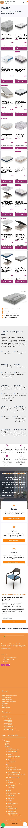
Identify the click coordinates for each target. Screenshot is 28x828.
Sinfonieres (10, 762)
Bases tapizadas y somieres (14, 749)
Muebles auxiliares (9, 766)
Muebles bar (10, 789)
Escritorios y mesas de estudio (14, 769)
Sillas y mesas (8, 792)
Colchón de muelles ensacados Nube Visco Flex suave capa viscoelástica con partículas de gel (20, 103)
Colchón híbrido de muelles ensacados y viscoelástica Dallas (19, 136)
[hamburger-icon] (2, 2)
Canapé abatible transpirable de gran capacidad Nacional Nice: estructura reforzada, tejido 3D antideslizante (7, 103)
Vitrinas (9, 790)
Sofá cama (10, 806)
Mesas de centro (11, 785)
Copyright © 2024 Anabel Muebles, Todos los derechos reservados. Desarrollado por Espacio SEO (14, 820)
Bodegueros (10, 782)
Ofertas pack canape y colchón (12, 777)
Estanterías (10, 771)
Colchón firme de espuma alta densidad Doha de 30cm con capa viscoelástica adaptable (7, 36)
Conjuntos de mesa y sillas (14, 793)
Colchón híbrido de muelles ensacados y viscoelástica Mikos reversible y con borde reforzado (6, 170)
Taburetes (10, 776)
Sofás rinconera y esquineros (14, 815)
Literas (9, 759)
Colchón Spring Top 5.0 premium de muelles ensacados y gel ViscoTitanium (20, 69)
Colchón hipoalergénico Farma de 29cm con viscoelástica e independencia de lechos (7, 136)
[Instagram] (4, 665)
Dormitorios (7, 746)
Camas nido (10, 753)
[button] (14, 827)
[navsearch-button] (23, 2)
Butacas (9, 802)
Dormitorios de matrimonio (14, 756)
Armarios (10, 748)
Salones (6, 779)
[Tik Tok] (7, 665)
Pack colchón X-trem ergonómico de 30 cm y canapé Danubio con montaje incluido (6, 269)
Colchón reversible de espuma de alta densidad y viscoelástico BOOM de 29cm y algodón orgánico (21, 36)
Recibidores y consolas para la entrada (16, 774)
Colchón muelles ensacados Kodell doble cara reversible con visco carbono (20, 269)
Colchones (7, 745)
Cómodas (10, 754)
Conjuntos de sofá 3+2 (13, 803)
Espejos (6, 764)
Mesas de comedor (12, 797)
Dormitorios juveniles (12, 758)
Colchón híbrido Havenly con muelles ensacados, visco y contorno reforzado (21, 169)
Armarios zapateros (12, 767)
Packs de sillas (11, 798)
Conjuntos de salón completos (14, 784)
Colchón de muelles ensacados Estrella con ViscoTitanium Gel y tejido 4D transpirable (21, 203)
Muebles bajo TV (11, 787)
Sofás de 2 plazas (12, 810)
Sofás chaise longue (12, 808)
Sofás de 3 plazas (12, 811)
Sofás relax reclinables (13, 813)
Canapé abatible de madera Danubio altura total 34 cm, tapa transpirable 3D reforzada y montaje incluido (21, 237)
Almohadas (7, 741)
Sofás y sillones (8, 800)
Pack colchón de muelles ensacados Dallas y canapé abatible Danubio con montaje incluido (7, 203)
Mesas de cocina (11, 795)
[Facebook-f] (2, 665)
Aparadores (10, 780)
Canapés (7, 743)
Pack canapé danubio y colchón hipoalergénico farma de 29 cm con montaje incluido (6, 236)
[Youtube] (9, 665)
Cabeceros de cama (12, 751)
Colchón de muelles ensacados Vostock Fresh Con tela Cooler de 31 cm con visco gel (7, 69)
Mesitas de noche (12, 761)
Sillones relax (11, 805)
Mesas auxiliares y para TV (14, 772)
